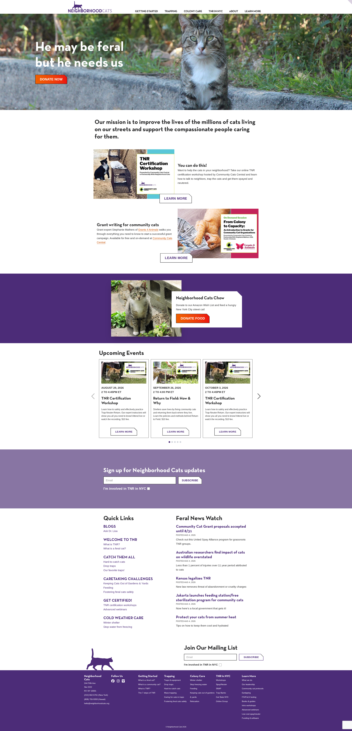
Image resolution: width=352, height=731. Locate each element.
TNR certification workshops (120, 605)
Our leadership (248, 684)
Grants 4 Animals (148, 229)
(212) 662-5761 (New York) (96, 695)
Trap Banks (221, 693)
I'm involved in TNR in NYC (124, 488)
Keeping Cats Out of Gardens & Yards (125, 583)
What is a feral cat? (114, 548)
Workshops (221, 680)
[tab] (169, 442)
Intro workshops (249, 705)
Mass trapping (170, 693)
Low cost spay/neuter (251, 714)
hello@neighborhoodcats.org (96, 703)
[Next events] (259, 396)
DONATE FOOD (195, 318)
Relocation (194, 701)
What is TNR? (111, 544)
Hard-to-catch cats (114, 561)
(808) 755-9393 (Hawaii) (94, 699)
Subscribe (190, 480)
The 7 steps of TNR (146, 693)
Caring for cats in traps (174, 697)
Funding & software (250, 718)
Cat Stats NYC (222, 697)
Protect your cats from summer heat (206, 617)
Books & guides (248, 701)
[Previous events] (93, 396)
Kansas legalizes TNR (193, 578)
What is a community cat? (149, 684)
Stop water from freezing (117, 626)
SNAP (218, 688)
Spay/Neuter (221, 684)
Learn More (175, 198)
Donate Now (53, 79)
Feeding (108, 587)
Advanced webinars (115, 609)
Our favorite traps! (113, 570)
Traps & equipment (172, 680)
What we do (247, 680)
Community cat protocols (252, 688)
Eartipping (246, 693)
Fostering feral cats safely (118, 591)
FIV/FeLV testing (249, 697)
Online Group (222, 701)
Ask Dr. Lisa (110, 531)
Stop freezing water (198, 684)
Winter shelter (111, 622)
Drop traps (109, 566)
